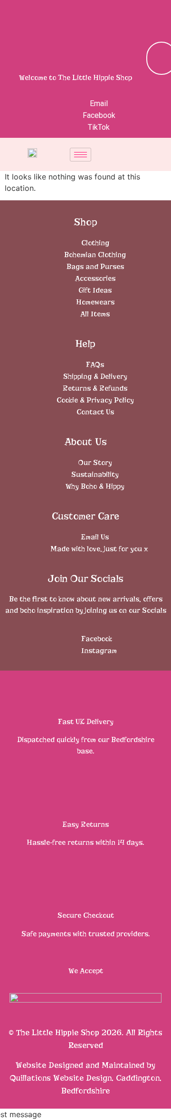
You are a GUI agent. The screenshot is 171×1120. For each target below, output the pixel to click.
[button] (158, 16)
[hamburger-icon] (80, 154)
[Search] (140, 58)
